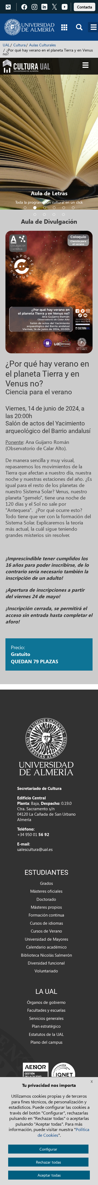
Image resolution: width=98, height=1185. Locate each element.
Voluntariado (46, 970)
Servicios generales (46, 1018)
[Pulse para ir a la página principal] (29, 27)
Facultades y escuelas (46, 1010)
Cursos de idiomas (46, 923)
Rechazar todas (48, 1162)
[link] (84, 6)
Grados (46, 883)
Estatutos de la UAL (46, 1034)
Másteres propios (46, 907)
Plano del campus (46, 1042)
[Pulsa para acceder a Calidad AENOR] (49, 1074)
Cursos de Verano (46, 931)
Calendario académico (46, 947)
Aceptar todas (49, 1175)
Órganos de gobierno (46, 1002)
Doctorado (46, 899)
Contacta (84, 6)
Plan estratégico (46, 1026)
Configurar (48, 1149)
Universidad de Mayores (46, 939)
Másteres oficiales (46, 891)
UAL (6, 44)
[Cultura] (26, 65)
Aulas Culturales (42, 44)
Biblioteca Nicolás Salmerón (46, 955)
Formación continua (46, 915)
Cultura (19, 44)
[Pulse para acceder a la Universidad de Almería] (46, 746)
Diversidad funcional (46, 963)
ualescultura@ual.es (35, 849)
